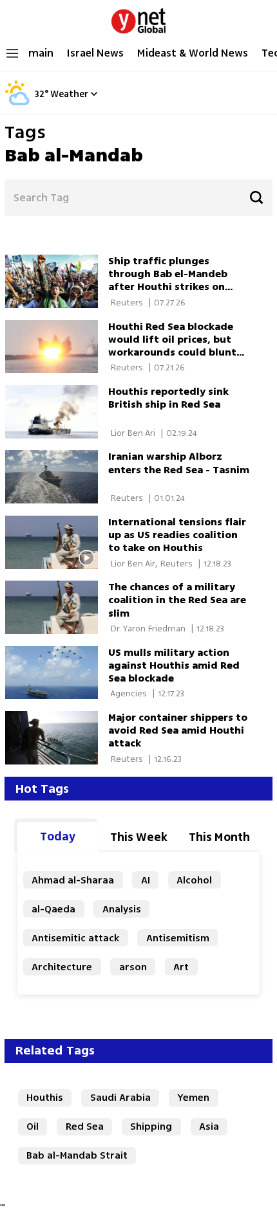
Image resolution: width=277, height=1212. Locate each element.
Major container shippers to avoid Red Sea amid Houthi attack (177, 730)
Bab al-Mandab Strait (77, 1155)
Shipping (151, 1126)
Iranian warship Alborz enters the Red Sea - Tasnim (178, 462)
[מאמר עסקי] (56, 347)
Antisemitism (177, 937)
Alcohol (194, 880)
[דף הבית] (138, 18)
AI (145, 880)
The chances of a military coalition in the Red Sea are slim (177, 599)
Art (181, 966)
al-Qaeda (53, 908)
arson (133, 966)
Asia (209, 1126)
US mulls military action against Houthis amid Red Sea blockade (174, 665)
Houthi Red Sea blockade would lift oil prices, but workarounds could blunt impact (172, 345)
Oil (32, 1126)
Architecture (62, 966)
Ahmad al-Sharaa (73, 880)
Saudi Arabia (120, 1097)
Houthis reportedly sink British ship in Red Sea (168, 398)
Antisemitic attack (75, 937)
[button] (93, 93)
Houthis (44, 1097)
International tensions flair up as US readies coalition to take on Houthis (177, 534)
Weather (69, 95)
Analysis (121, 908)
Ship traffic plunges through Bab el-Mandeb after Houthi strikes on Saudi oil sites (167, 280)
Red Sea (85, 1126)
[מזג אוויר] (17, 103)
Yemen (193, 1097)
